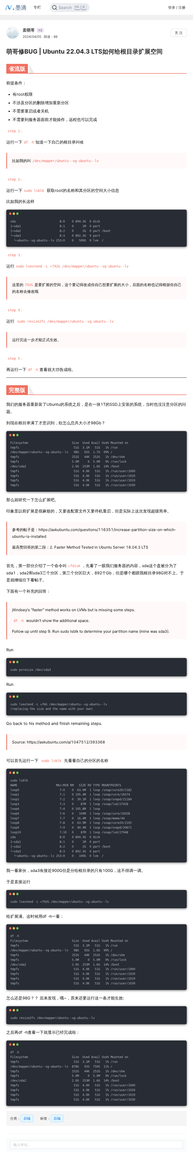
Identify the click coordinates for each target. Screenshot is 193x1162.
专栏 (37, 7)
